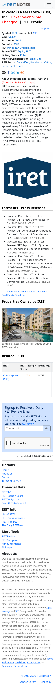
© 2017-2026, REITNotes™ (36, 675)
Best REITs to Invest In (14, 503)
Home (5, 470)
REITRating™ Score (12, 495)
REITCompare (10, 540)
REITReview (28, 423)
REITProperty (9, 521)
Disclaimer (20, 662)
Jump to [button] (44, 28)
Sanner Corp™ (28, 682)
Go (47, 428)
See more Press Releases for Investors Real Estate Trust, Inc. (26, 293)
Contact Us (8, 477)
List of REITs (9, 514)
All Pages (7, 547)
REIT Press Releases (13, 518)
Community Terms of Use (15, 666)
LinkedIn (46, 682)
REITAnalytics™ (10, 499)
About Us (7, 473)
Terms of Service (11, 481)
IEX (17, 611)
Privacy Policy (33, 662)
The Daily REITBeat (12, 525)
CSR (35, 33)
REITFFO (6, 492)
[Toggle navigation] (49, 5)
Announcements (11, 543)
